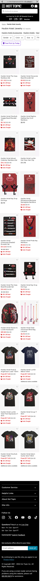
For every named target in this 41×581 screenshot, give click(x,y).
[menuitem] (36, 5)
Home (4, 24)
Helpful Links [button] (7, 493)
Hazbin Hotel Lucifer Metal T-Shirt (28, 370)
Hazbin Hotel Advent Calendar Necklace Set (9, 159)
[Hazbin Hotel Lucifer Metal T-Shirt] (29, 355)
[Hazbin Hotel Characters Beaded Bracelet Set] (9, 226)
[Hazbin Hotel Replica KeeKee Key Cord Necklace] (29, 101)
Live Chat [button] (24, 525)
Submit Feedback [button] (18, 535)
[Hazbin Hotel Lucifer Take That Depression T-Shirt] (9, 397)
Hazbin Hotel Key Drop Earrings (9, 199)
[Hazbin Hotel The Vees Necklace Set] (9, 61)
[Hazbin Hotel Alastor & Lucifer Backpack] (9, 313)
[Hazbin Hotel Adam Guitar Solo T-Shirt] (29, 439)
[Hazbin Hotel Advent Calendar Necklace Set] (9, 143)
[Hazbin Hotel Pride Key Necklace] (29, 226)
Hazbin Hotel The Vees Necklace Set (9, 77)
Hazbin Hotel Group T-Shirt (29, 413)
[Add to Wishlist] (17, 51)
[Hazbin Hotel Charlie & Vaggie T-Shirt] (9, 439)
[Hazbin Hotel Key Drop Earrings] (9, 184)
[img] (3, 517)
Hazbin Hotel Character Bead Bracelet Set (29, 77)
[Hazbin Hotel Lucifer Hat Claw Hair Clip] (29, 143)
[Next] (37, 2)
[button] (3, 6)
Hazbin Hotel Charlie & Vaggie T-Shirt (9, 455)
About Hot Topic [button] (9, 499)
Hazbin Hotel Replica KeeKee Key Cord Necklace (28, 118)
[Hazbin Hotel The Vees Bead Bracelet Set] (9, 270)
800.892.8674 (7, 576)
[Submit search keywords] (3, 11)
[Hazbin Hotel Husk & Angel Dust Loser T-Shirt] (9, 355)
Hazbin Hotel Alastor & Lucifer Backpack (9, 328)
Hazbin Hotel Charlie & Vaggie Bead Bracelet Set (9, 118)
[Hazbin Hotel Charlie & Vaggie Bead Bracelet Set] (9, 101)
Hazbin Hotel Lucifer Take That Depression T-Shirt (9, 414)
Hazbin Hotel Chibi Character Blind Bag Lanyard (28, 329)
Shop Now (30, 1)
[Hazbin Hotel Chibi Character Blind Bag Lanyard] (29, 313)
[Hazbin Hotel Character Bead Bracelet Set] (29, 61)
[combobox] (20, 11)
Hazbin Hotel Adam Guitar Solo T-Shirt (28, 455)
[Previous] (2, 2)
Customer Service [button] (10, 487)
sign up (32, 548)
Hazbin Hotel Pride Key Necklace (29, 241)
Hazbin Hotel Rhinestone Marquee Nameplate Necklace (28, 200)
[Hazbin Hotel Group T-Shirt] (29, 397)
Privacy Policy (9, 560)
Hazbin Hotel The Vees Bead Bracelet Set (9, 286)
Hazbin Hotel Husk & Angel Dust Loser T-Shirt (9, 370)
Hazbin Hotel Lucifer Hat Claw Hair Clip (28, 159)
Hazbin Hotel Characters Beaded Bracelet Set (8, 242)
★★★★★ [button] (4, 249)
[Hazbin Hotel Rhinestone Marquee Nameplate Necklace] (29, 184)
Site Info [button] (5, 505)
